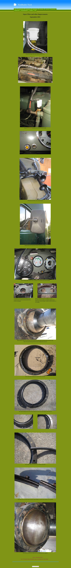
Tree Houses (31, 10)
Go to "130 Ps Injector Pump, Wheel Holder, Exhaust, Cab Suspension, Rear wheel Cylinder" (34, 559)
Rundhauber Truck (25, 5)
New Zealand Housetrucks (24, 10)
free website (35, 566)
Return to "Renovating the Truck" (38, 557)
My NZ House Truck (17, 10)
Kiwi (35, 10)
